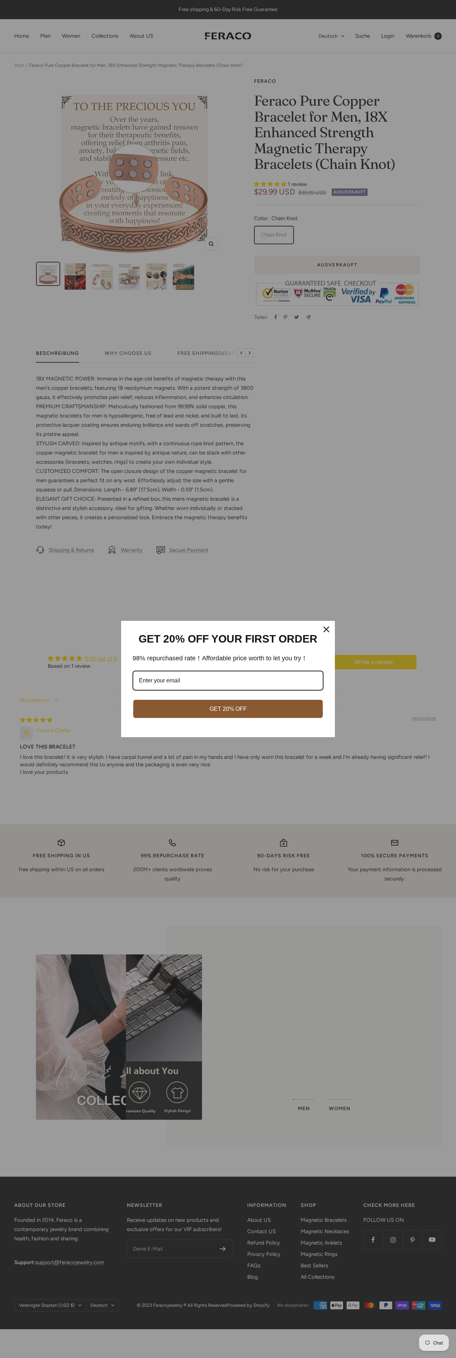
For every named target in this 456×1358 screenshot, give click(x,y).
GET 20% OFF (228, 709)
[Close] (326, 629)
